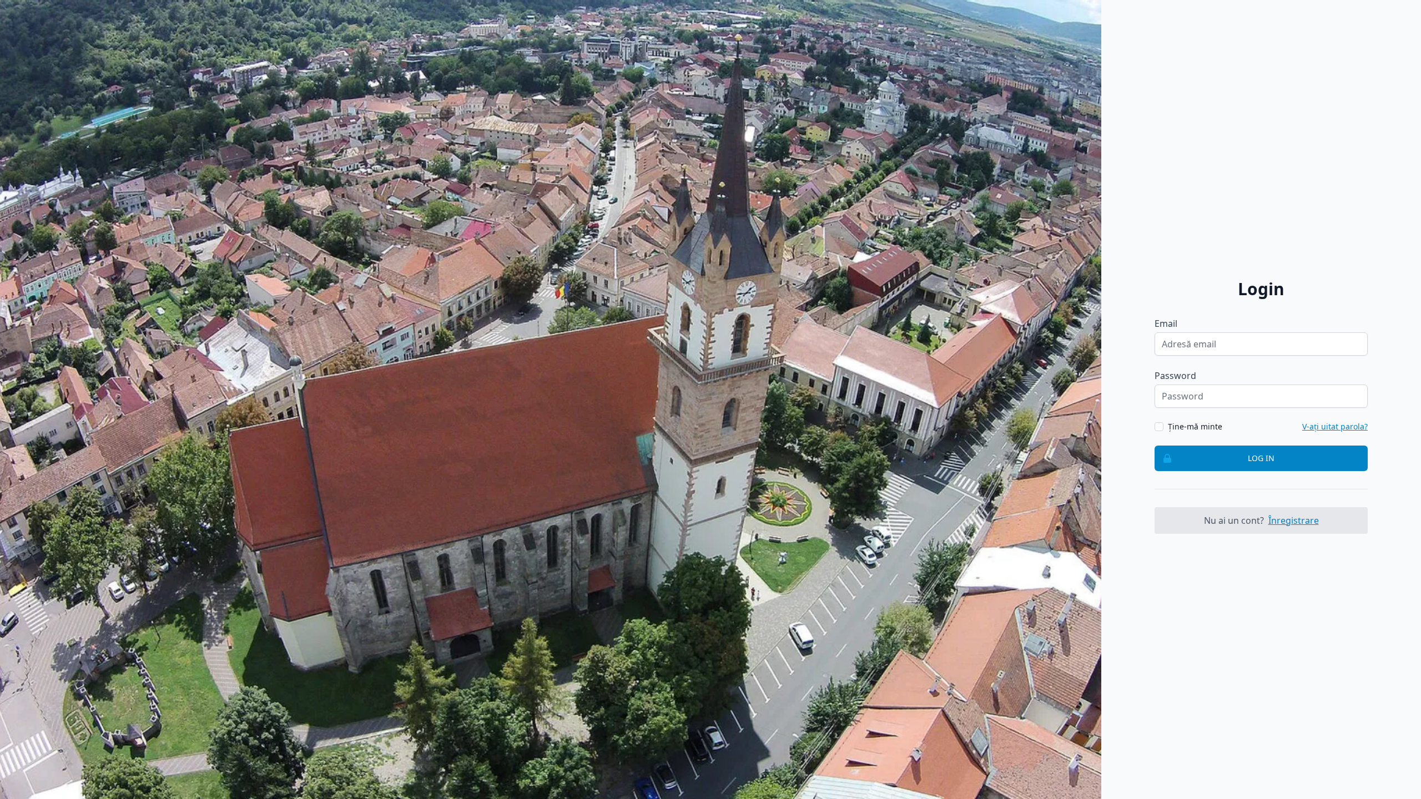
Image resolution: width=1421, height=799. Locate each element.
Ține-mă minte (1195, 426)
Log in (1261, 458)
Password (1175, 376)
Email (1166, 323)
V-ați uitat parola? (1335, 426)
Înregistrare (1293, 520)
